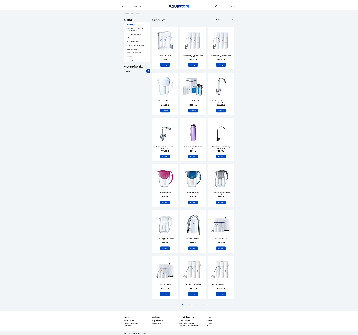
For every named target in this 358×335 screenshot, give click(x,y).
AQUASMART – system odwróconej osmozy (135, 29)
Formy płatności (184, 321)
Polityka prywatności (131, 323)
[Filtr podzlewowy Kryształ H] (221, 270)
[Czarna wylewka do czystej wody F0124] (221, 132)
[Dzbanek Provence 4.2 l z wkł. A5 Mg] (165, 224)
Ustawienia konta (157, 323)
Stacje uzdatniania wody (135, 45)
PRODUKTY (131, 24)
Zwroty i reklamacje (130, 321)
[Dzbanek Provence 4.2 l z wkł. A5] (221, 178)
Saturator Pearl (132, 49)
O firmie (209, 323)
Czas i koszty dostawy (186, 323)
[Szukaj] (148, 71)
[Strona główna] (179, 6)
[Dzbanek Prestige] (193, 178)
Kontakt (209, 321)
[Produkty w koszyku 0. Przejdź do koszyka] (225, 6)
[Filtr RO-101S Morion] (165, 41)
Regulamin (127, 326)
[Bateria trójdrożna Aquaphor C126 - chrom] (165, 132)
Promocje (130, 60)
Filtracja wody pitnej (134, 34)
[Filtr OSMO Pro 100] (221, 224)
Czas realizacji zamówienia (188, 326)
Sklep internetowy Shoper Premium (135, 333)
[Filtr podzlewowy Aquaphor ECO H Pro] (193, 41)
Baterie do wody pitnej (135, 53)
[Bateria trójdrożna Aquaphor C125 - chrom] (221, 87)
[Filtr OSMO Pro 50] (165, 270)
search (216, 6)
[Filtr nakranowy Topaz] (193, 224)
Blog (208, 326)
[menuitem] (125, 6)
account (233, 6)
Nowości (130, 56)
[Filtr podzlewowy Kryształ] (193, 270)
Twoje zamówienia (157, 321)
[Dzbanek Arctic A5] (165, 178)
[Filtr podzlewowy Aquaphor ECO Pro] (221, 41)
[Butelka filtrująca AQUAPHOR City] (193, 132)
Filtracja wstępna (133, 42)
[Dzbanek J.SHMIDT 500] (165, 87)
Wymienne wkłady (133, 38)
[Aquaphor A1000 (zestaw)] (193, 87)
